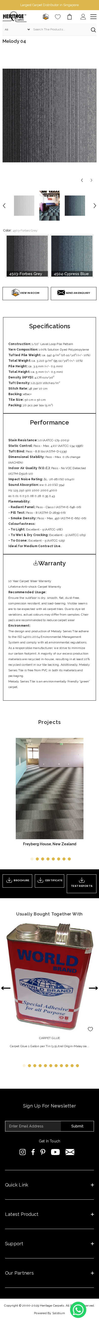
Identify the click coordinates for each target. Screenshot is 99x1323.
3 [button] (42, 858)
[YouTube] (55, 1152)
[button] (82, 180)
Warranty (52, 563)
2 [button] (37, 858)
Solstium (58, 1313)
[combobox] (59, 29)
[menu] (93, 17)
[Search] (49, 29)
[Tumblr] (70, 1152)
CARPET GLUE (49, 1038)
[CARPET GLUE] (49, 976)
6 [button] (58, 858)
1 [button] (32, 858)
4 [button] (48, 858)
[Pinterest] (43, 1152)
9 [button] (66, 1065)
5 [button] (53, 858)
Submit (77, 1126)
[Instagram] (22, 1152)
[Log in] (83, 17)
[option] (49, 5)
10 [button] (72, 1065)
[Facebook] (33, 1152)
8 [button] (69, 858)
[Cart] (69, 17)
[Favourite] (57, 17)
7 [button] (63, 858)
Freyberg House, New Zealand (49, 844)
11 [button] (77, 1065)
